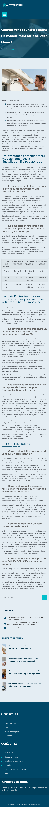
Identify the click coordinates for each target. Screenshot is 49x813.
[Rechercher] (44, 597)
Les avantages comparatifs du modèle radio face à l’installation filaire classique (25, 618)
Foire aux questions (14, 628)
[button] (4, 14)
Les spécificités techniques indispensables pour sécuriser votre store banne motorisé (25, 623)
